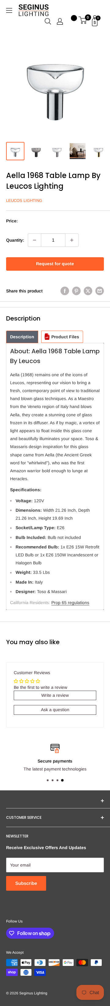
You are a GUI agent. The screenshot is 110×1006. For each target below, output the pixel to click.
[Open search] (48, 21)
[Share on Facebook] (65, 291)
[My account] (60, 21)
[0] (83, 21)
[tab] (22, 337)
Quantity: (15, 240)
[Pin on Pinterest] (76, 291)
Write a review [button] (55, 695)
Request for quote (55, 263)
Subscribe (26, 883)
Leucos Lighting (24, 200)
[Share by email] (99, 291)
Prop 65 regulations (70, 602)
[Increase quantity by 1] (71, 240)
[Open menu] (9, 10)
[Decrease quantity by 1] (34, 240)
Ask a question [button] (55, 709)
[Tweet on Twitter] (88, 291)
